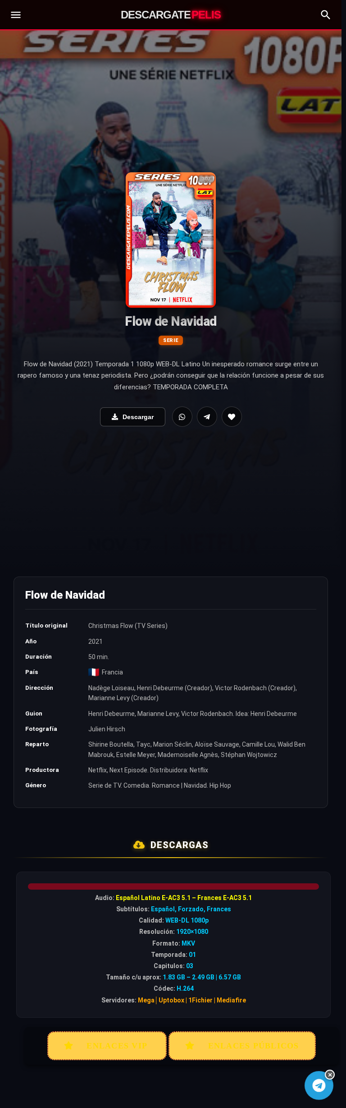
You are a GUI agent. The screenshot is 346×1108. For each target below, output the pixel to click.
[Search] (326, 15)
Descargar (138, 416)
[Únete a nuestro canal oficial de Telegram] (318, 1085)
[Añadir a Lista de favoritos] (232, 416)
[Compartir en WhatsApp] (182, 416)
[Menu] (16, 15)
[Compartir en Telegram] (207, 416)
